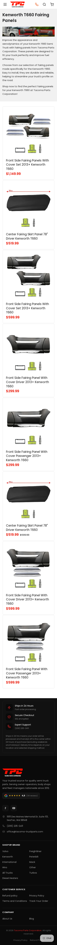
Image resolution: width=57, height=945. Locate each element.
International (9, 862)
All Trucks (7, 872)
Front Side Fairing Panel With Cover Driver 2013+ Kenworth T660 (27, 382)
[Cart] (52, 4)
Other (32, 867)
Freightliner (35, 851)
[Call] (37, 4)
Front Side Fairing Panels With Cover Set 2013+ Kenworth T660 (27, 164)
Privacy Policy (36, 895)
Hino (4, 867)
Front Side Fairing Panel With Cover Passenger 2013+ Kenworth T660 (26, 456)
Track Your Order (38, 901)
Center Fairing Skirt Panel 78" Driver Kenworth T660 (27, 236)
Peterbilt (33, 856)
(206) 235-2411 (15, 826)
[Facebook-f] (5, 808)
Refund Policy (37, 940)
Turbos (33, 872)
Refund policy (9, 895)
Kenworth (7, 856)
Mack (32, 862)
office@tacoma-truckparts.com (25, 831)
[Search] (44, 4)
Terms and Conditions (14, 901)
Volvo (5, 851)
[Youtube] (14, 808)
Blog (31, 918)
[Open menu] (5, 4)
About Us (7, 918)
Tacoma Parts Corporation (27, 930)
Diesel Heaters (10, 878)
